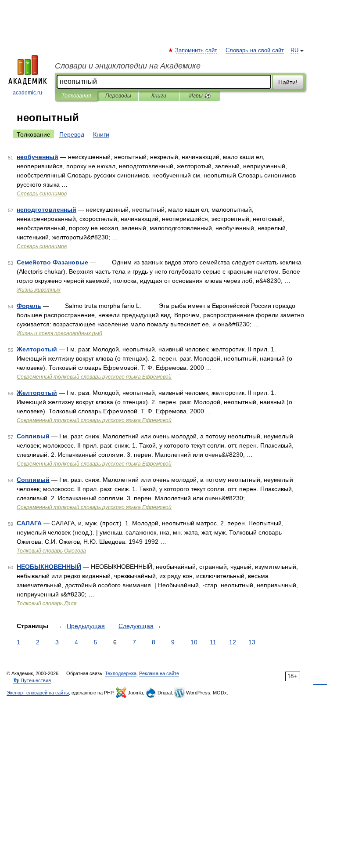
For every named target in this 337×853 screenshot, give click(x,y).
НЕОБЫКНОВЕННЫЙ (49, 566)
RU (294, 50)
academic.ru (27, 93)
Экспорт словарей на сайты (38, 692)
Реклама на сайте (159, 673)
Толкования (76, 96)
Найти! (288, 82)
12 (232, 642)
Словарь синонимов (42, 194)
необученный (37, 156)
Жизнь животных (39, 290)
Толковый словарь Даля (46, 603)
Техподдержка (120, 673)
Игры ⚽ (200, 96)
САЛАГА (29, 523)
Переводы (118, 96)
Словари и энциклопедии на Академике (128, 65)
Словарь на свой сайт (255, 50)
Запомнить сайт (196, 50)
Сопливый (33, 436)
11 (213, 642)
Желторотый (37, 349)
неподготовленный (46, 209)
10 (193, 642)
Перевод (71, 134)
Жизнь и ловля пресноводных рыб (59, 333)
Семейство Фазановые (52, 262)
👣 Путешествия (32, 680)
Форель (29, 305)
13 (251, 642)
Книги (158, 96)
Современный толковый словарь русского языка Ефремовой (94, 377)
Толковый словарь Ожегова (51, 551)
